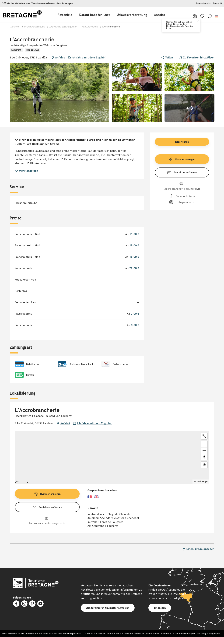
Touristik (217, 3)
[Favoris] (202, 16)
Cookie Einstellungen (184, 633)
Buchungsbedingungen (208, 633)
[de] (216, 16)
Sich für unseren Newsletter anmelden (107, 607)
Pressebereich (203, 3)
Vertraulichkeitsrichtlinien (137, 633)
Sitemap (89, 633)
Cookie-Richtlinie (162, 633)
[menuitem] (22, 15)
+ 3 (189, 108)
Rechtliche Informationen (108, 633)
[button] (210, 16)
